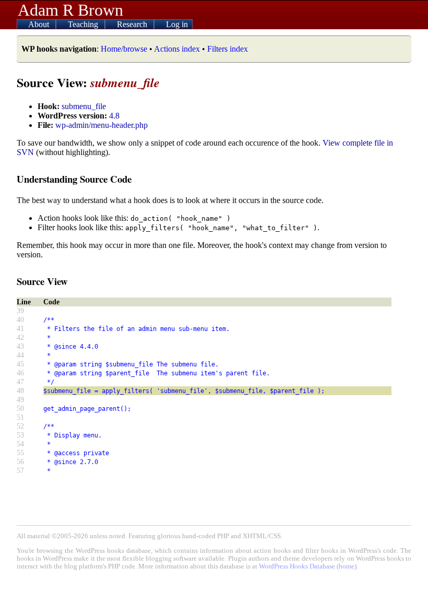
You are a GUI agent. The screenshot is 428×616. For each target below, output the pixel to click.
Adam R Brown (70, 10)
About (39, 24)
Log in (177, 24)
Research (133, 24)
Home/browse (124, 48)
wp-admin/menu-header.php (101, 125)
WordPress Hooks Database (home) (307, 566)
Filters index (227, 48)
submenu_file (84, 106)
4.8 (114, 115)
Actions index (177, 48)
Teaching (84, 24)
